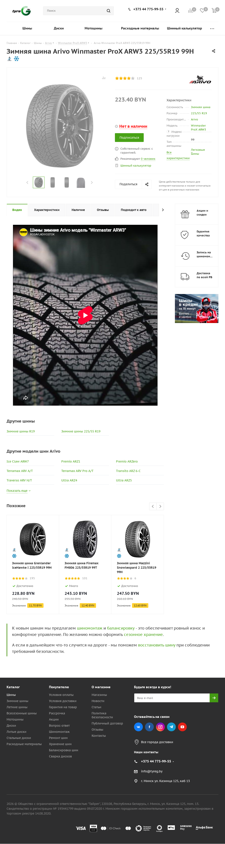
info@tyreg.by (151, 771)
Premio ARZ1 (70, 461)
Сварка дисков (60, 756)
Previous (27, 182)
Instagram (160, 726)
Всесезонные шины (22, 713)
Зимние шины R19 (21, 431)
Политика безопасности (102, 715)
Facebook (149, 726)
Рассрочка (57, 713)
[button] (206, 651)
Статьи (96, 707)
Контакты (99, 736)
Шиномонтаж (59, 732)
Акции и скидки (202, 212)
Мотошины (15, 719)
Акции (54, 719)
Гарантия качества (203, 233)
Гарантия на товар (63, 707)
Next (92, 182)
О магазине (101, 687)
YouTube (182, 726)
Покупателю (59, 687)
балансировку (120, 628)
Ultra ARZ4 (69, 480)
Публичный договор (107, 723)
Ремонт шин (58, 738)
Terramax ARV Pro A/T (77, 471)
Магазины (99, 695)
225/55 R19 (199, 113)
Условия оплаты (61, 695)
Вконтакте (138, 726)
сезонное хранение (143, 634)
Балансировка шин (63, 750)
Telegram (171, 726)
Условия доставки (62, 701)
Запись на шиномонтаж (206, 254)
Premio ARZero (127, 461)
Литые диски (16, 732)
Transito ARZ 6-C (128, 471)
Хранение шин (60, 744)
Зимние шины (17, 701)
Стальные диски (19, 738)
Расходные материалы (24, 744)
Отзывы (97, 729)
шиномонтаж (89, 628)
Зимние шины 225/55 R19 (80, 431)
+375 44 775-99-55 (148, 9)
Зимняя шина (200, 107)
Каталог (13, 687)
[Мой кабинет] (177, 10)
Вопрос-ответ (59, 726)
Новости (98, 701)
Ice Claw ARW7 (18, 461)
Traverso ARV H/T (19, 480)
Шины (11, 695)
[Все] (212, 28)
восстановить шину (156, 645)
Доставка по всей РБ (204, 275)
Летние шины (17, 707)
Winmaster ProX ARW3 (198, 127)
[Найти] (108, 10)
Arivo (194, 119)
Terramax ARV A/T (20, 471)
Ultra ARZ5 (124, 480)
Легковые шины (198, 152)
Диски (11, 726)
